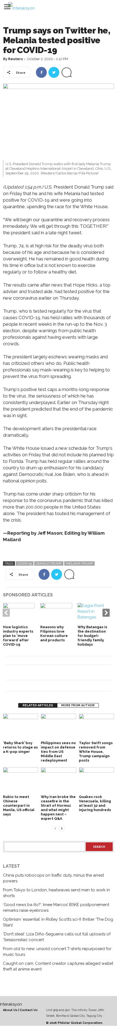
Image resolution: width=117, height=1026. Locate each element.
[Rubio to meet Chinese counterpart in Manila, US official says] (20, 780)
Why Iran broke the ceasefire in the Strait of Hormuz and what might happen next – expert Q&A (58, 808)
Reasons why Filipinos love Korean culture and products (54, 633)
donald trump (48, 563)
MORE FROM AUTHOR (78, 705)
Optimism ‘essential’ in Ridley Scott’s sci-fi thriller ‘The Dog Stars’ (58, 922)
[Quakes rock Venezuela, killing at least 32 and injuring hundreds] (96, 780)
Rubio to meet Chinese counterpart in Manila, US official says (18, 805)
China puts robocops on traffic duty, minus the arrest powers (53, 878)
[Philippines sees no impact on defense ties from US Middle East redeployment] (58, 727)
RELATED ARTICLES (38, 705)
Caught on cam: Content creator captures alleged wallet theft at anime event (58, 966)
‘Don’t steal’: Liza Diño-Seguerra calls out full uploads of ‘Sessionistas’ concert (56, 937)
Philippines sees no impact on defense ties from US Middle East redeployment (58, 751)
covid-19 (25, 563)
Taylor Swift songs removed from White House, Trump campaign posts (96, 751)
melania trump (79, 563)
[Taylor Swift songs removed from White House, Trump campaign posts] (96, 727)
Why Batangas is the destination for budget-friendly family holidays (92, 635)
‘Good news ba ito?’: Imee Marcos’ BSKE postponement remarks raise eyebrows (56, 907)
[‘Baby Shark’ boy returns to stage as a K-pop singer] (20, 727)
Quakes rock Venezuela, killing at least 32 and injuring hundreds (95, 803)
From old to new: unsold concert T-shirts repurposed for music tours (57, 951)
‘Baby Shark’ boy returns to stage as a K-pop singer (20, 747)
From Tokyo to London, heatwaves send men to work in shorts (56, 893)
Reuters (15, 59)
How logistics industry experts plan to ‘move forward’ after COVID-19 (18, 635)
